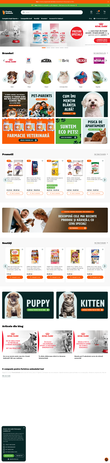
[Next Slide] (108, 34)
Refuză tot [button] (19, 455)
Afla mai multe (6, 375)
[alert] (14, 443)
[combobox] (52, 12)
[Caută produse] (24, 12)
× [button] (24, 427)
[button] (44, 47)
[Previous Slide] (1, 34)
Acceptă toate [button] (9, 455)
